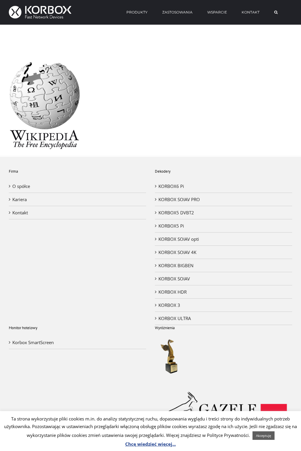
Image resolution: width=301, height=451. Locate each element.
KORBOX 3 (169, 305)
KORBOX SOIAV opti (178, 239)
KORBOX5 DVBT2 (176, 213)
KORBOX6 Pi (171, 186)
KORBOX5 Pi (171, 226)
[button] (275, 12)
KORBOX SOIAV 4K (177, 252)
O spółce (21, 186)
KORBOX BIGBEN (175, 265)
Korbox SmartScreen (33, 342)
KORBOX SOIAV (174, 279)
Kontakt (20, 213)
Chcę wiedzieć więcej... (150, 444)
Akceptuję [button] (263, 435)
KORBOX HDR (172, 292)
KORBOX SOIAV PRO (179, 199)
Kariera (19, 199)
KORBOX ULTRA (174, 318)
